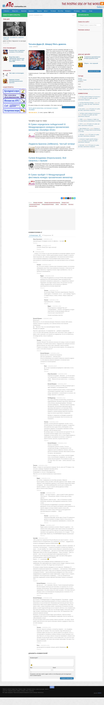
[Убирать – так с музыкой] (80, 65)
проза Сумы (64, 204)
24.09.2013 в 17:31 (54, 290)
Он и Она (60, 11)
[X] (68, 198)
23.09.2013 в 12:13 (46, 245)
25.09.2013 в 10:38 (47, 597)
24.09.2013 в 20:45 (46, 340)
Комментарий (34, 657)
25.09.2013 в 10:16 (62, 443)
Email (54, 667)
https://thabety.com (84, 128)
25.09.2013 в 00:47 (52, 366)
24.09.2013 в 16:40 (46, 264)
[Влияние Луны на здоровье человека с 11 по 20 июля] (5, 52)
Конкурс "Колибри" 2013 (35, 15)
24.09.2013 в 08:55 (39, 251)
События (6, 11)
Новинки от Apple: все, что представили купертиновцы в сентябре (89, 130)
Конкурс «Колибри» (38, 202)
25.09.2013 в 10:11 (61, 398)
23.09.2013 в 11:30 (48, 239)
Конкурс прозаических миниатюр (52, 202)
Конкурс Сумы (65, 202)
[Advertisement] (52, 29)
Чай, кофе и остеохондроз (16, 73)
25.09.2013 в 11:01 (45, 645)
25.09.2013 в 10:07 (50, 525)
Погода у (82, 80)
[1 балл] (29, 112)
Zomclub (81, 145)
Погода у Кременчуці (83, 89)
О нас (90, 11)
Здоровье (31, 11)
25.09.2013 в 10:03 (54, 421)
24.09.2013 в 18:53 (47, 318)
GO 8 (80, 124)
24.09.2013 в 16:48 (49, 276)
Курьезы (39, 11)
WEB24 (99, 693)
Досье (45, 11)
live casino (82, 108)
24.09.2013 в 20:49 (43, 465)
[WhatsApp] (72, 198)
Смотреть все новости (19, 65)
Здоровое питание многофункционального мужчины (16, 81)
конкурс (30, 46)
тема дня (6, 39)
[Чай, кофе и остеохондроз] (5, 74)
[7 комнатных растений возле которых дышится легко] (80, 58)
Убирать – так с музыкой (91, 63)
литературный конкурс (35, 204)
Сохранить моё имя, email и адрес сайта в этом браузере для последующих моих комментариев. (50, 674)
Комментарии (35, 235)
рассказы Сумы (33, 206)
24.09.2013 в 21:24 (46, 478)
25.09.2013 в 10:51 (46, 627)
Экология (23, 11)
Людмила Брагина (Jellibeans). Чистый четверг (52, 144)
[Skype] (74, 198)
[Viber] (70, 198)
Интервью (77, 11)
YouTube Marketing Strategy (86, 102)
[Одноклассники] (64, 198)
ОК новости (13, 37)
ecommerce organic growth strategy (88, 139)
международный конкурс (48, 204)
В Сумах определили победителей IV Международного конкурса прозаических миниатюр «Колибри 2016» (49, 127)
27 (74, 15)
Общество (15, 11)
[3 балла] (32, 112)
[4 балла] (34, 112)
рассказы (71, 204)
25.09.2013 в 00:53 (62, 374)
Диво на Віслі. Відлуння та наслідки (14, 41)
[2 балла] (31, 112)
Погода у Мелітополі (94, 89)
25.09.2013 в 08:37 (62, 384)
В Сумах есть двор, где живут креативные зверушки (88, 104)
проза (57, 204)
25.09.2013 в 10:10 (54, 515)
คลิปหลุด (81, 134)
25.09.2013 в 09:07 (43, 538)
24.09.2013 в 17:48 (54, 300)
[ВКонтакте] (62, 198)
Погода (80, 78)
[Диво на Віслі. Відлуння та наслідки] (14, 29)
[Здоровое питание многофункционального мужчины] (5, 81)
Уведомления (48, 235)
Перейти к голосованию (68, 107)
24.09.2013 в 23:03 (55, 353)
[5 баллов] (36, 112)
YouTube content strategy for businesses (89, 96)
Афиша (84, 11)
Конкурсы (68, 11)
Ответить (35, 243)
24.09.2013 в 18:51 (57, 306)
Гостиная (53, 11)
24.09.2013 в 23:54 (50, 493)
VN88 (80, 119)
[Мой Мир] (66, 198)
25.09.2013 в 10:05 (51, 583)
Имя (31, 667)
